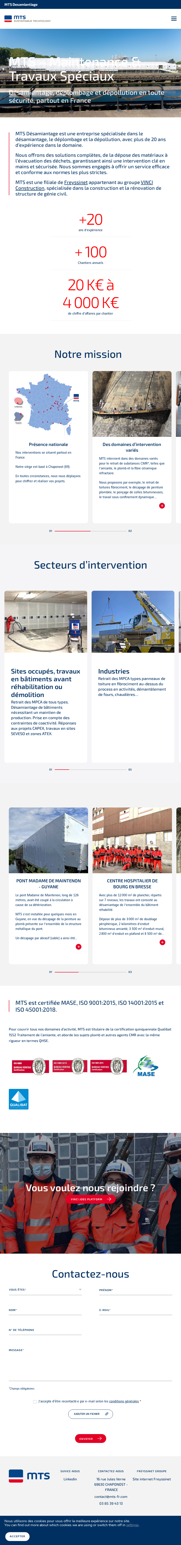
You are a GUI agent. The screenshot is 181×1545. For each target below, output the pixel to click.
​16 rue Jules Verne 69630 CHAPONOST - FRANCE (111, 1484)
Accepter (17, 1536)
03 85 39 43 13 (111, 1503)
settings (132, 1525)
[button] (62, 769)
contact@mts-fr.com (110, 1496)
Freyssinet (76, 182)
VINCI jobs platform (86, 1199)
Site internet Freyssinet (152, 1479)
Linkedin (70, 1479)
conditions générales (124, 1401)
